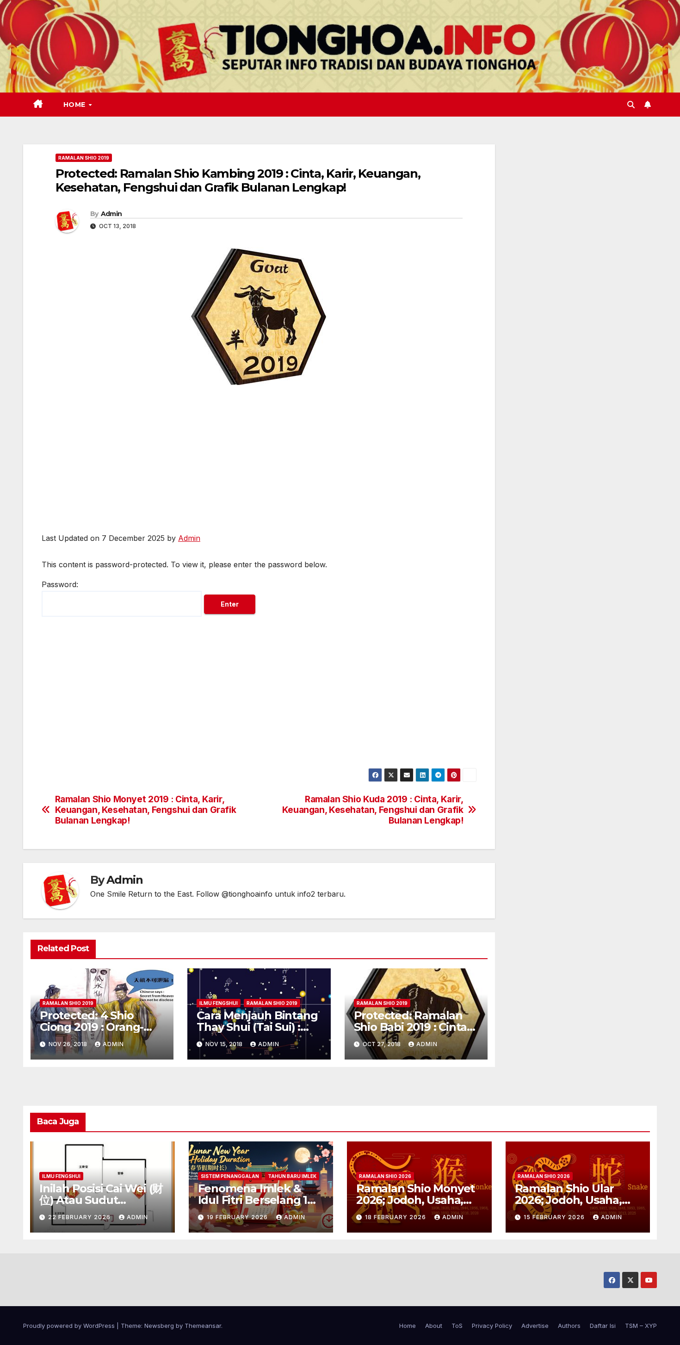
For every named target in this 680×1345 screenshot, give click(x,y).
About (433, 1325)
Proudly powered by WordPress (70, 1325)
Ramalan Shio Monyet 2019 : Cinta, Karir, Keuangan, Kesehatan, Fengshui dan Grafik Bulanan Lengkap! (145, 810)
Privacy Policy (492, 1325)
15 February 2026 (555, 1217)
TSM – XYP (641, 1325)
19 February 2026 (238, 1217)
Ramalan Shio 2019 (83, 158)
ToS (457, 1325)
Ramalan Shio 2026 (385, 1176)
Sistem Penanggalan (230, 1176)
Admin (111, 214)
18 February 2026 (396, 1217)
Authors (569, 1325)
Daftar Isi (603, 1325)
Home (75, 104)
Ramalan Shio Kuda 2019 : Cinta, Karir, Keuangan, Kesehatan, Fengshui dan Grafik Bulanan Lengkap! (373, 810)
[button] (631, 104)
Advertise (535, 1325)
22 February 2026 (80, 1217)
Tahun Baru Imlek (292, 1176)
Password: (60, 584)
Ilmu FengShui (218, 1003)
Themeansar (203, 1325)
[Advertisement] (259, 463)
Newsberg (159, 1325)
